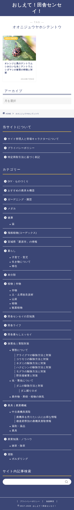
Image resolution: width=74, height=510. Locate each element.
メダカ (12, 208)
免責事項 (50, 501)
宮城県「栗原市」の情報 (22, 241)
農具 (14, 430)
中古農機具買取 (21, 412)
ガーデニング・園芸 (20, 199)
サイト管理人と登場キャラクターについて (33, 139)
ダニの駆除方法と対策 (29, 385)
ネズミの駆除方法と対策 (31, 363)
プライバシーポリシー (21, 148)
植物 (14, 303)
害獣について (20, 350)
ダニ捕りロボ (29, 390)
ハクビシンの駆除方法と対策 (33, 367)
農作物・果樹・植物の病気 (28, 396)
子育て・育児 (20, 257)
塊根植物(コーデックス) (22, 233)
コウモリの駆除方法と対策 (32, 359)
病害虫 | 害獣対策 (18, 343)
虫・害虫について (22, 380)
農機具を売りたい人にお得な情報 (36, 417)
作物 (14, 290)
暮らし (12, 251)
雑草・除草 (18, 445)
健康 (10, 217)
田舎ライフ (14, 325)
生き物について (21, 261)
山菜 (14, 299)
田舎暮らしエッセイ (20, 334)
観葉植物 (17, 307)
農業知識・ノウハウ (20, 439)
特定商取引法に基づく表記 (24, 157)
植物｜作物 (14, 283)
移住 (14, 266)
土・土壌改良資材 (22, 294)
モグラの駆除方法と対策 (31, 371)
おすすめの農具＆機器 (21, 190)
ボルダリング (20, 458)
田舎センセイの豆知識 (21, 316)
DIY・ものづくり (18, 181)
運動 (10, 454)
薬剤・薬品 (18, 426)
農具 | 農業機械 (17, 405)
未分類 (12, 274)
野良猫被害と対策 (27, 375)
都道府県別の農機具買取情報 (33, 421)
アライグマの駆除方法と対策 (33, 355)
